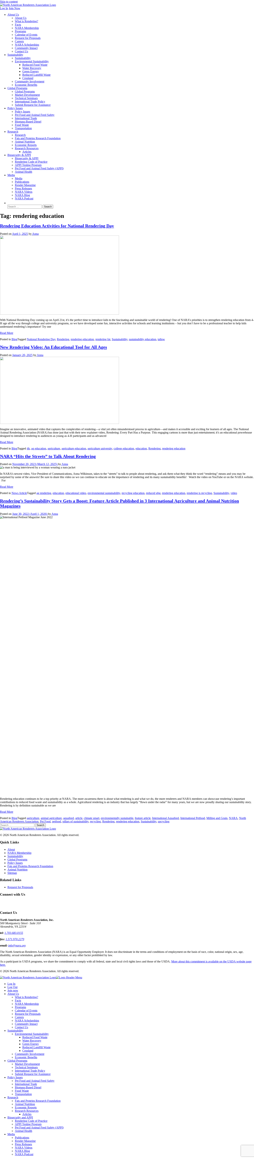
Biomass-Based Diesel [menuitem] (28, 1087)
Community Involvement (29, 81)
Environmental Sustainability (32, 61)
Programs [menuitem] (20, 1007)
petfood (56, 821)
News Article (19, 493)
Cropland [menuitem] (27, 1050)
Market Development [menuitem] (27, 1064)
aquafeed (68, 818)
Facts (18, 24)
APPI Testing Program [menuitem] (28, 1124)
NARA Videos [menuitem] (23, 1147)
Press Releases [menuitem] (23, 1144)
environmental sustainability (104, 493)
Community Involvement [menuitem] (29, 1054)
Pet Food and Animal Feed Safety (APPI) (39, 168)
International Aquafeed (165, 818)
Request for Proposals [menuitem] (28, 1013)
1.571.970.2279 (15, 939)
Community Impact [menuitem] (26, 1023)
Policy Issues (15, 108)
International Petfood (192, 818)
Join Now (14, 8)
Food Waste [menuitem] (22, 1090)
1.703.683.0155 (13, 932)
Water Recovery (31, 68)
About (11, 849)
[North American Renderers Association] (28, 828)
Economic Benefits (26, 84)
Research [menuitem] (12, 1097)
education (141, 448)
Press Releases (23, 188)
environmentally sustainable (117, 818)
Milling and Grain (216, 818)
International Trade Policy (30, 101)
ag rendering (43, 493)
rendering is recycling (199, 493)
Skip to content (9, 1)
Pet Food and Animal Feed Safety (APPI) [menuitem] (39, 1127)
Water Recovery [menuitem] (31, 1040)
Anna (35, 233)
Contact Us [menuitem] (21, 1027)
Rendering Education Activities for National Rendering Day (57, 225)
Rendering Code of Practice (31, 161)
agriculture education (74, 448)
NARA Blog (22, 195)
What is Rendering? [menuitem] (26, 997)
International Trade (26, 118)
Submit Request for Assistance (33, 104)
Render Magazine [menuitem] (25, 1140)
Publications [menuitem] (22, 1137)
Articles (26, 151)
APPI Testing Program (28, 165)
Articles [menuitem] (26, 1114)
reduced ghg (153, 493)
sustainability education (142, 339)
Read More (6, 333)
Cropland (27, 78)
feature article (143, 818)
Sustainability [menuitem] (15, 1030)
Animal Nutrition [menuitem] (25, 1104)
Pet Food (45, 821)
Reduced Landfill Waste (36, 74)
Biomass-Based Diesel (28, 121)
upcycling (163, 821)
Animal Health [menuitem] (23, 1130)
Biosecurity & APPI (19, 155)
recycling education (133, 493)
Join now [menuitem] (12, 990)
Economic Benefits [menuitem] (26, 1057)
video (234, 493)
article (78, 818)
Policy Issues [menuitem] (15, 1077)
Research (12, 131)
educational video (75, 493)
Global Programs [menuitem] (17, 1060)
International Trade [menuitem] (26, 1084)
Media (11, 175)
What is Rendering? (26, 21)
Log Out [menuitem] (12, 987)
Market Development (27, 94)
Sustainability (15, 54)
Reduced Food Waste (34, 64)
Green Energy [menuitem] (30, 1044)
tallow (161, 339)
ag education (38, 448)
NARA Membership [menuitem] (27, 1003)
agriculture (54, 448)
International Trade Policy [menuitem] (30, 1070)
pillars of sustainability (75, 821)
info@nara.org (17, 945)
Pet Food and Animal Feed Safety (34, 114)
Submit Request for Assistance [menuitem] (33, 1074)
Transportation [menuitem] (23, 1094)
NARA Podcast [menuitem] (24, 1154)
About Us (13, 14)
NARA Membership (27, 28)
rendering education (82, 339)
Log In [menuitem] (11, 983)
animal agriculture (51, 818)
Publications (22, 181)
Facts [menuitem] (18, 1000)
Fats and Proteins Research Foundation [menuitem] (38, 1100)
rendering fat (102, 339)
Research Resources (26, 148)
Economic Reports (26, 145)
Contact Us (21, 51)
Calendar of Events (26, 34)
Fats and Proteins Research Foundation (38, 138)
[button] (9, 202)
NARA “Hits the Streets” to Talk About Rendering (48, 456)
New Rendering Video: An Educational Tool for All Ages (53, 347)
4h (28, 448)
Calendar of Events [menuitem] (26, 1010)
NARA (233, 818)
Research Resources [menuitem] (26, 1110)
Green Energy (30, 71)
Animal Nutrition (25, 141)
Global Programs (17, 88)
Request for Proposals (28, 38)
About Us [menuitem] (13, 993)
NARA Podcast (24, 198)
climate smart (91, 818)
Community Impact (26, 48)
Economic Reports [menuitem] (26, 1107)
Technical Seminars (26, 98)
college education (124, 448)
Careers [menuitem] (19, 1017)
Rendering (63, 339)
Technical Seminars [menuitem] (26, 1067)
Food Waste (22, 124)
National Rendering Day (41, 339)
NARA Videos (23, 191)
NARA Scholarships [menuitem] (27, 1020)
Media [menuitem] (11, 1134)
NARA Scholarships (27, 44)
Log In (4, 8)
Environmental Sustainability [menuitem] (32, 1033)
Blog (14, 339)
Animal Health (23, 171)
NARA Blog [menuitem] (22, 1150)
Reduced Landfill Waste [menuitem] (36, 1047)
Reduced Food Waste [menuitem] (34, 1037)
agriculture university (100, 448)
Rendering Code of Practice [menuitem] (31, 1120)
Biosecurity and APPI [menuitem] (20, 1117)
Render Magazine (25, 185)
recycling (95, 821)
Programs (20, 31)
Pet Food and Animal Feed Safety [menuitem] (34, 1080)
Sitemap (12, 872)
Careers (19, 41)
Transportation (23, 128)
